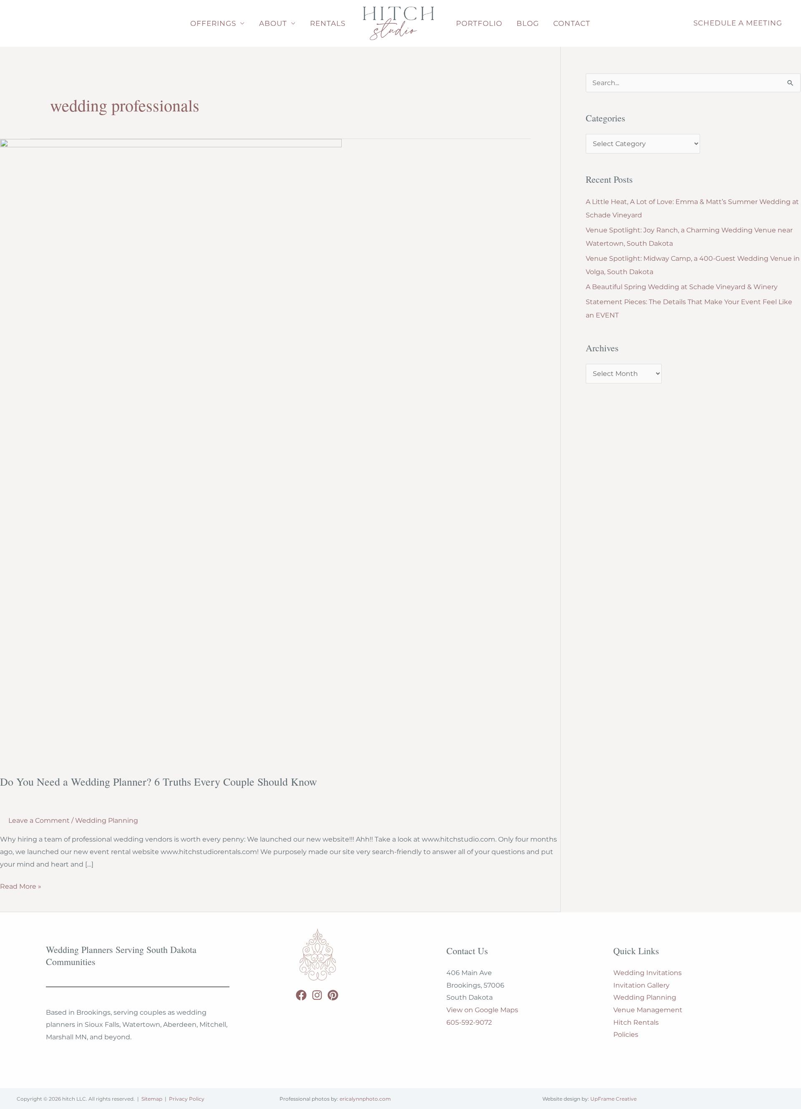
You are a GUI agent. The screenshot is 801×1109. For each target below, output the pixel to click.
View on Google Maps (482, 1010)
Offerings (213, 23)
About (273, 23)
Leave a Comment (39, 820)
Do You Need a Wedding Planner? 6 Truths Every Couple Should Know (158, 781)
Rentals (327, 23)
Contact (571, 23)
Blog (527, 23)
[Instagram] (317, 995)
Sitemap (151, 1099)
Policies (625, 1034)
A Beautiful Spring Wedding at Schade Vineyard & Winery (682, 287)
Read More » (20, 887)
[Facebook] (301, 995)
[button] (737, 23)
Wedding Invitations (647, 973)
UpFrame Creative (613, 1099)
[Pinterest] (332, 995)
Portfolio (479, 23)
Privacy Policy (186, 1099)
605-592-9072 (469, 1022)
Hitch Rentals (636, 1022)
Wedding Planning (106, 820)
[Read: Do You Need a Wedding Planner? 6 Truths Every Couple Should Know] (171, 451)
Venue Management (648, 1010)
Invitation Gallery (641, 985)
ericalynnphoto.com (365, 1099)
